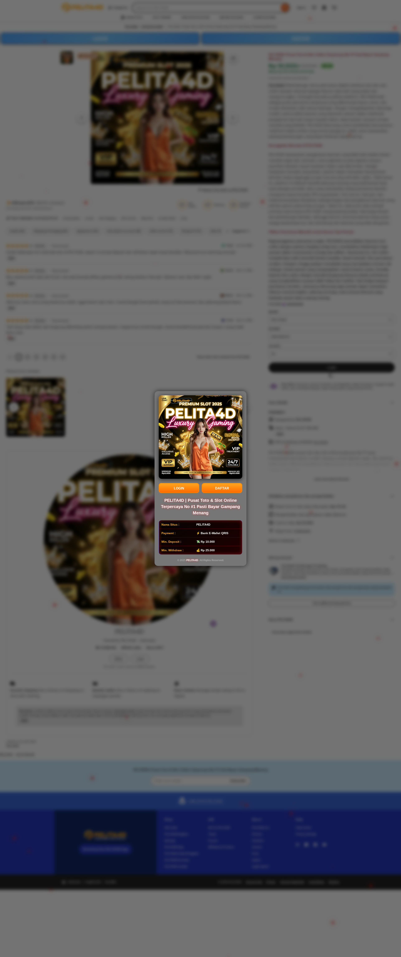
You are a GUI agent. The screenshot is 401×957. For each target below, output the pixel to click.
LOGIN (179, 488)
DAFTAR (222, 488)
